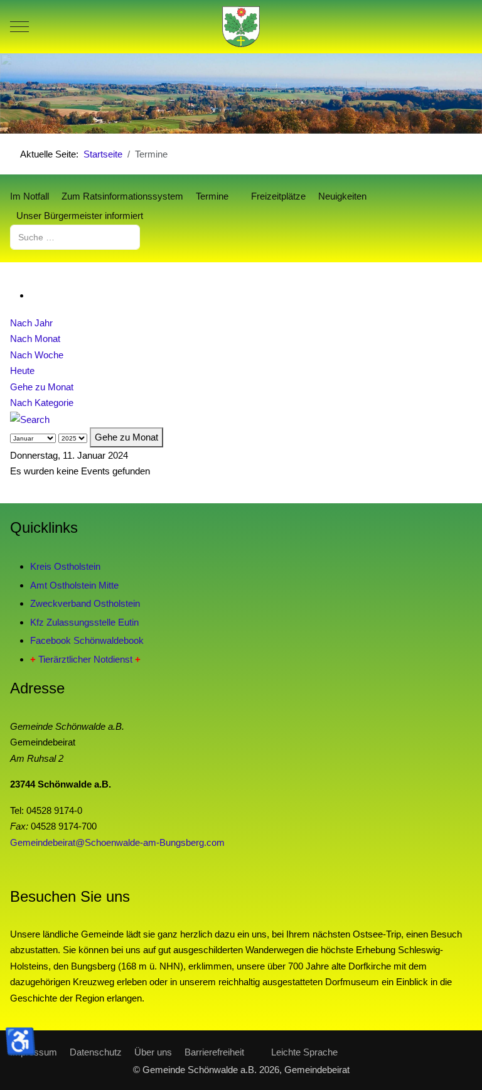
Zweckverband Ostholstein (85, 603)
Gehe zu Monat (41, 387)
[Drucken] (34, 295)
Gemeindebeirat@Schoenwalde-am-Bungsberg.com (117, 842)
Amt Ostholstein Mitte (74, 585)
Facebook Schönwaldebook (87, 640)
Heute (22, 370)
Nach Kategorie (41, 402)
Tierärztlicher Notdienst (85, 659)
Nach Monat (35, 338)
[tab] (193, 107)
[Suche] (30, 419)
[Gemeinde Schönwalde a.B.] (241, 26)
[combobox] (75, 237)
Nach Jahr (31, 323)
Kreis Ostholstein (65, 566)
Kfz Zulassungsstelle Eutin (84, 622)
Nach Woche (36, 355)
